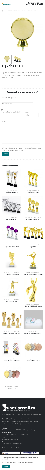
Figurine (6, 272)
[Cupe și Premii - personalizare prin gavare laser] (6, 4)
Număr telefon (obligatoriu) (11, 112)
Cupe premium (13, 190)
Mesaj (4, 122)
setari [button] (31, 463)
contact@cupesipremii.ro (10, 439)
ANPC (4, 450)
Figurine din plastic (14, 272)
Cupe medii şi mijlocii (34, 190)
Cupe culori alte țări (34, 245)
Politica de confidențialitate (11, 448)
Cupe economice (29, 217)
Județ (26, 112)
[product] (11, 178)
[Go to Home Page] (3, 11)
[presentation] (4, 33)
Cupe (8, 190)
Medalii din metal (35, 359)
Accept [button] (6, 466)
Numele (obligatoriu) (9, 98)
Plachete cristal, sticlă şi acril (31, 331)
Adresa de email (7, 104)
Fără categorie (37, 217)
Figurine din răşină (14, 331)
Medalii (28, 359)
